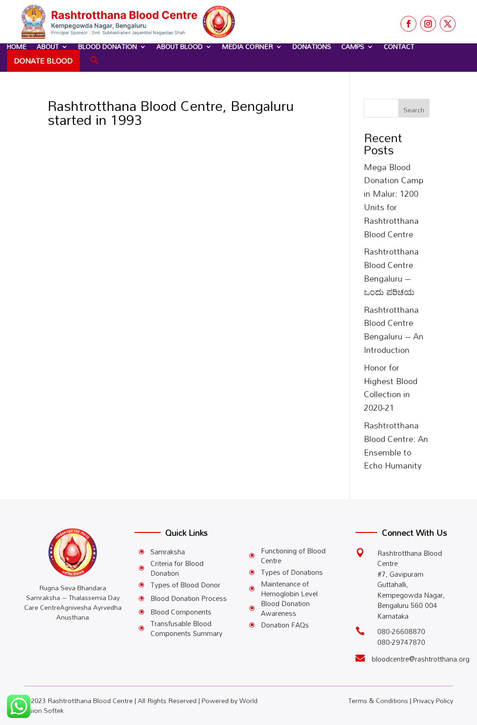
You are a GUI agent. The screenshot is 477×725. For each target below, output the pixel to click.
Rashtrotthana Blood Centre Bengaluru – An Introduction (393, 329)
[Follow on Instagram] (428, 24)
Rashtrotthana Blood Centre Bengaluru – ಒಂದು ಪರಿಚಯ (391, 271)
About (48, 46)
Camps (352, 46)
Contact (399, 46)
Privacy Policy (433, 700)
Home (17, 46)
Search (413, 110)
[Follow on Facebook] (408, 24)
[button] (94, 60)
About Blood (180, 46)
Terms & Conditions (378, 700)
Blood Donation (107, 46)
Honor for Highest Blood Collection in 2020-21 (390, 387)
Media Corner (247, 46)
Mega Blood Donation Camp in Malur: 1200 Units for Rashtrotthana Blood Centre (393, 200)
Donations (312, 46)
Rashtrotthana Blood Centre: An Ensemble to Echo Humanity (396, 445)
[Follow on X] (448, 24)
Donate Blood (43, 60)
